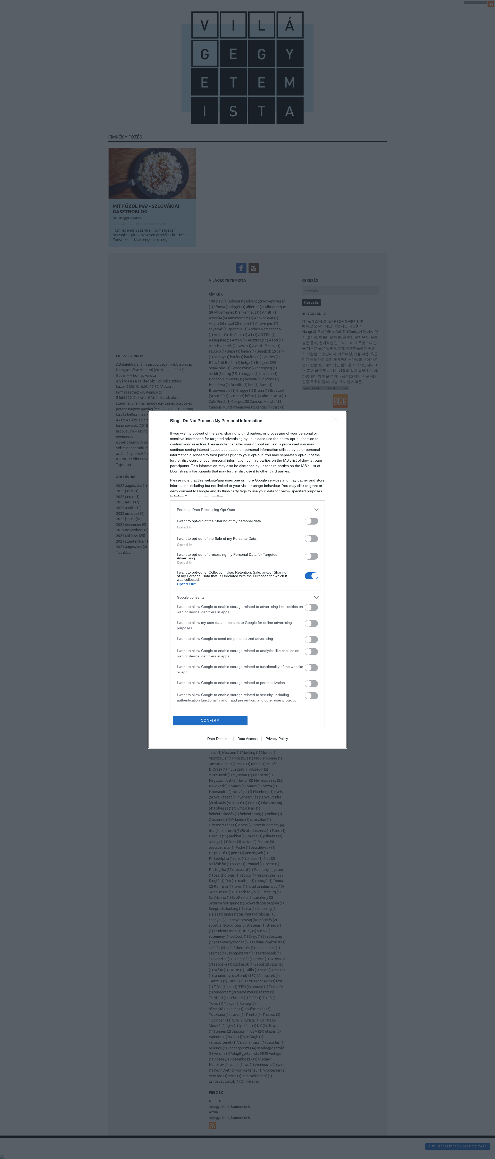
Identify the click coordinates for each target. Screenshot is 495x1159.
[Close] (337, 421)
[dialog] (247, 579)
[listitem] (247, 509)
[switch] (311, 521)
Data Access (247, 739)
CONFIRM (210, 720)
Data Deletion (218, 739)
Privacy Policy (277, 739)
